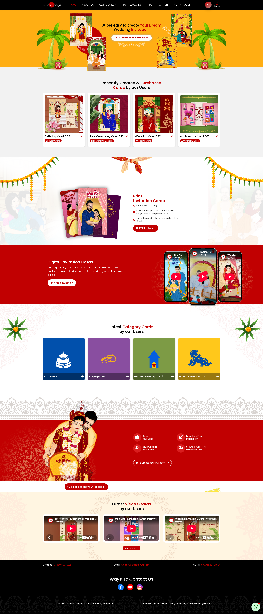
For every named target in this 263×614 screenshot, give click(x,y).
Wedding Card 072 (103, 136)
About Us (88, 4)
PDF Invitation (147, 228)
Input (150, 4)
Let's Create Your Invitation (130, 37)
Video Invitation (63, 282)
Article (163, 4)
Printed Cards (132, 4)
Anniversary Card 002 (150, 136)
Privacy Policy (168, 603)
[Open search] (208, 5)
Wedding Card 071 (192, 136)
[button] (255, 607)
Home (72, 4)
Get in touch (182, 4)
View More (130, 548)
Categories (106, 4)
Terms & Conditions (151, 603)
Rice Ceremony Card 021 (61, 136)
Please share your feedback (88, 486)
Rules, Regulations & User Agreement (194, 603)
